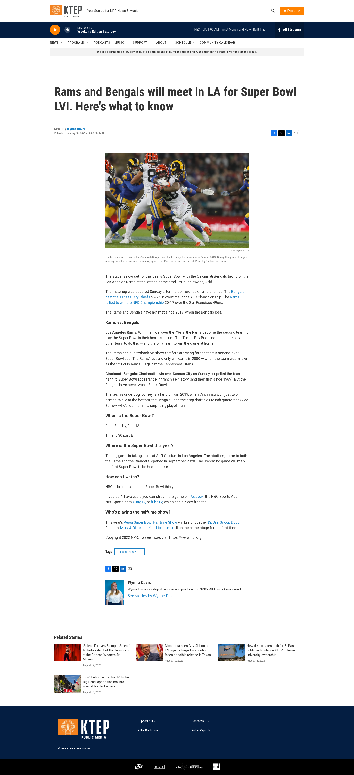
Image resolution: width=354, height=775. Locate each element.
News (54, 42)
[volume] (67, 29)
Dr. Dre (213, 522)
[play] (55, 29)
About (161, 42)
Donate (293, 11)
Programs (76, 42)
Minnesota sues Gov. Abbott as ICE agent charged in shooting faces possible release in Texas (188, 650)
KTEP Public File (148, 730)
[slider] (74, 29)
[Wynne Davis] (114, 592)
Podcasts (102, 42)
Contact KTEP (200, 721)
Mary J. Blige (130, 528)
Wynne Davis (76, 129)
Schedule (183, 42)
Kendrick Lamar (161, 528)
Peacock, (196, 496)
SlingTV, (139, 502)
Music (119, 42)
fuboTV (156, 502)
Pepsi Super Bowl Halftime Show (150, 522)
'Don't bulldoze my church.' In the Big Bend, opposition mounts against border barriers (106, 681)
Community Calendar (217, 42)
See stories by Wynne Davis (151, 595)
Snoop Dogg (229, 522)
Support (140, 42)
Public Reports (201, 730)
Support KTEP (147, 721)
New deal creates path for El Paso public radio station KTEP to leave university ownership (271, 650)
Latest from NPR (129, 551)
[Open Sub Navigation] (62, 42)
